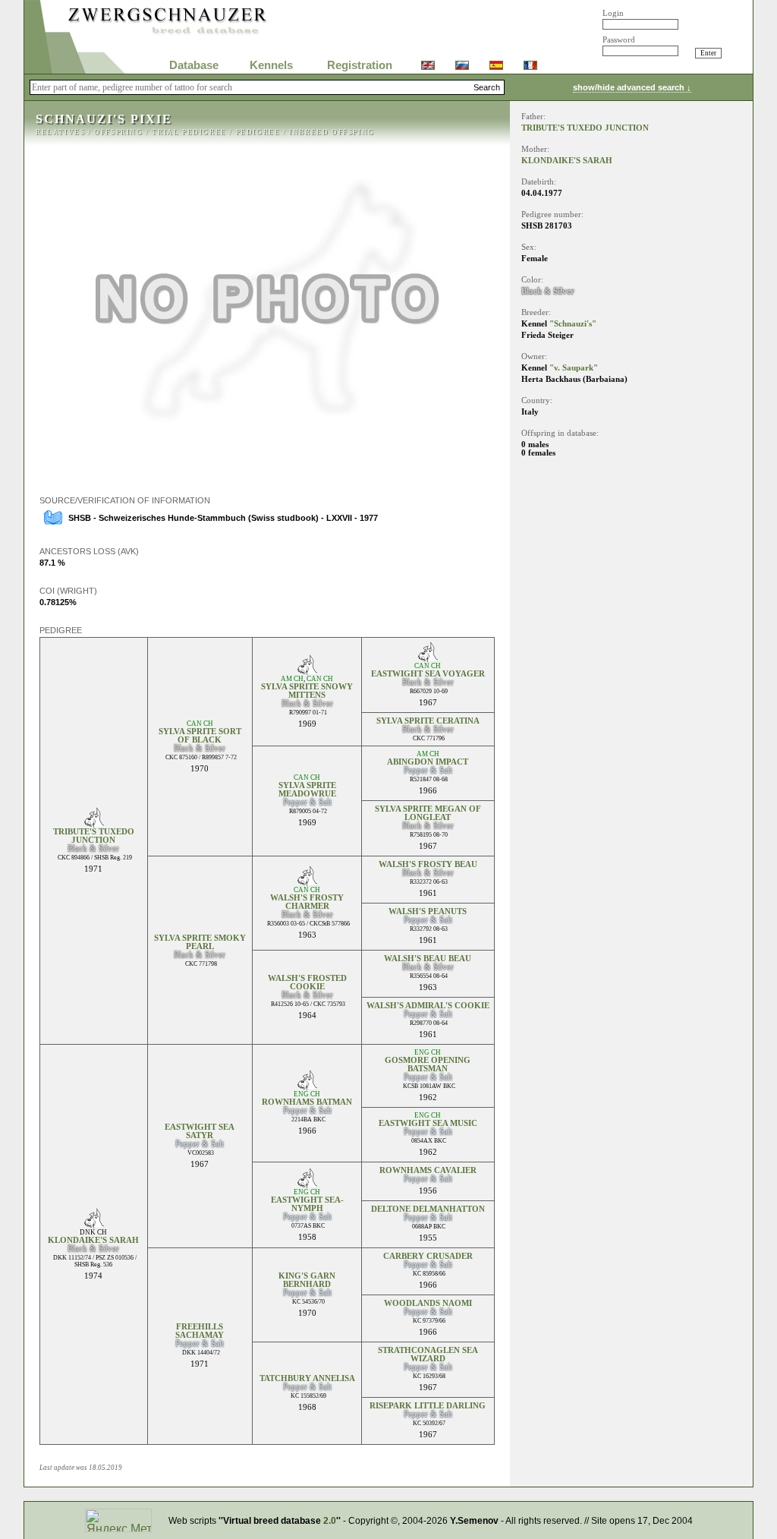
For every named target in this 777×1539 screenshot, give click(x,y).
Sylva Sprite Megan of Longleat (428, 813)
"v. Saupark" (573, 368)
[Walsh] (307, 881)
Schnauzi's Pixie (104, 118)
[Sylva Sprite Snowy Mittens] (307, 670)
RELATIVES (60, 132)
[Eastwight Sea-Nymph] (307, 1184)
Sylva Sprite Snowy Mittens (307, 691)
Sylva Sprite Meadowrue (307, 789)
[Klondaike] (93, 1224)
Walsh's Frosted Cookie (307, 982)
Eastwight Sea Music (428, 1123)
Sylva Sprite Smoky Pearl (200, 942)
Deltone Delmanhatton (428, 1209)
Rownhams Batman (307, 1102)
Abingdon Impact (427, 762)
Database (194, 65)
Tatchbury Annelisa (307, 1378)
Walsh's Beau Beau (427, 958)
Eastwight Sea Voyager (428, 674)
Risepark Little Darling (428, 1406)
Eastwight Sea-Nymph (307, 1204)
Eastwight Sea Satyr (199, 1131)
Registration (359, 65)
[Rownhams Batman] (307, 1086)
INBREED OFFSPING (332, 132)
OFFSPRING (118, 132)
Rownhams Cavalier (428, 1170)
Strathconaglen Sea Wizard (428, 1354)
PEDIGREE (258, 132)
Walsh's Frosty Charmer (307, 902)
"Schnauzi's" (572, 324)
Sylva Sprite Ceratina (428, 721)
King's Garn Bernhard (306, 1280)
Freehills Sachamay (199, 1331)
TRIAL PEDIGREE (189, 132)
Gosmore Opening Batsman (427, 1064)
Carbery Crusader (428, 1256)
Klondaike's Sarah (93, 1240)
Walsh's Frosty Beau (428, 864)
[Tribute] (93, 823)
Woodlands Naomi (428, 1303)
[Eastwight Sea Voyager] (427, 657)
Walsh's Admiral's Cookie (427, 1005)
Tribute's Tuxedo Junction (93, 836)
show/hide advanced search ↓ (632, 87)
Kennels (271, 65)
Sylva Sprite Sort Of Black (200, 735)
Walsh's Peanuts (427, 911)
